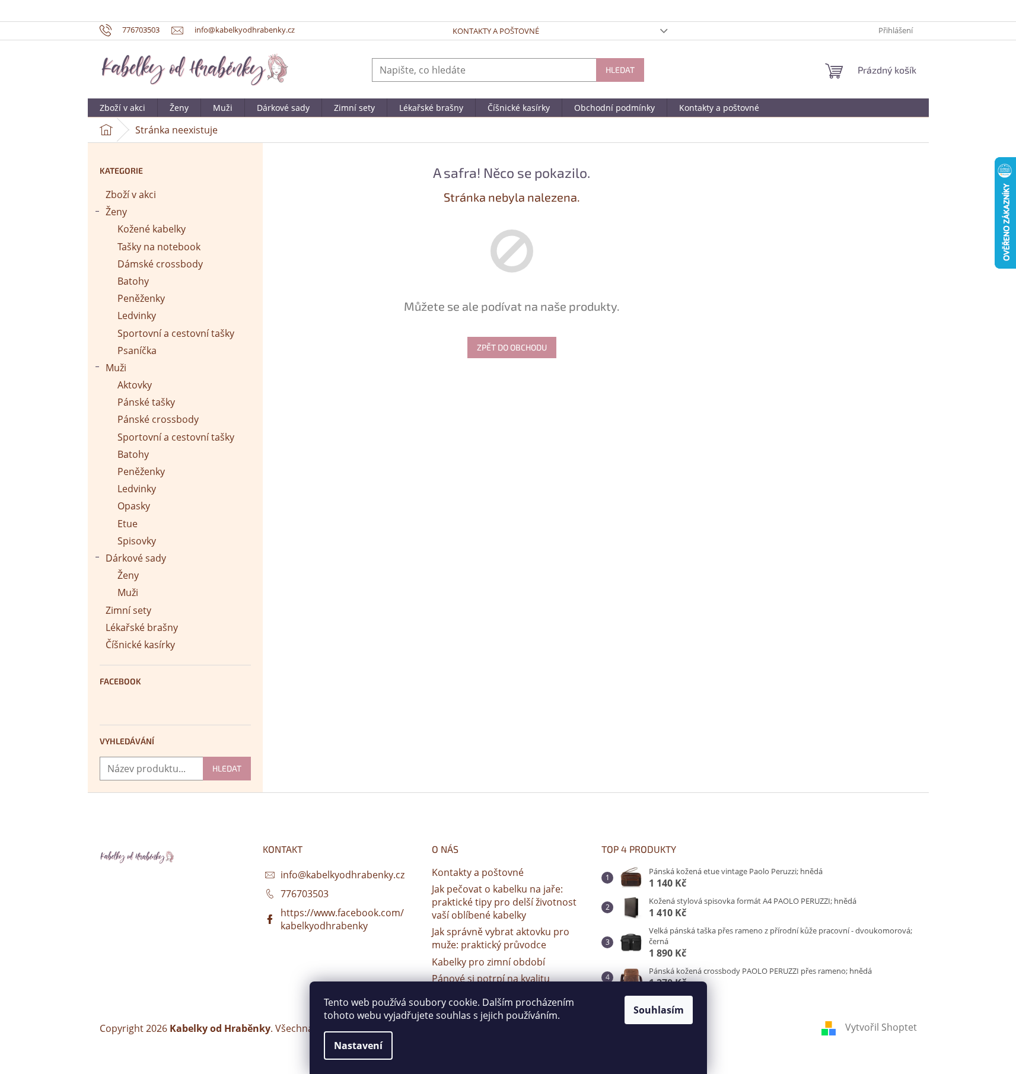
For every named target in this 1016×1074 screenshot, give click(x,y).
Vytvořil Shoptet (881, 1027)
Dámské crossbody (160, 263)
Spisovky (136, 540)
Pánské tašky (146, 402)
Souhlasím (658, 1009)
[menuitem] (122, 107)
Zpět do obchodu (512, 347)
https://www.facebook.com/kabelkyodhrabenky (342, 919)
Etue (127, 523)
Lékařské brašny (142, 627)
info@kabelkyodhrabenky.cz (343, 874)
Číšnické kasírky (140, 644)
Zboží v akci (131, 194)
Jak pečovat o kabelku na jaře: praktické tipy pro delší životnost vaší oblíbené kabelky (504, 902)
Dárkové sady (136, 558)
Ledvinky (136, 315)
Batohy (133, 281)
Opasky (133, 505)
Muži (116, 367)
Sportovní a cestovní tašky (175, 333)
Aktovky (134, 384)
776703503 (305, 893)
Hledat (620, 70)
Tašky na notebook (158, 246)
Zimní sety (128, 610)
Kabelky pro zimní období (488, 961)
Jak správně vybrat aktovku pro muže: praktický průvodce (500, 938)
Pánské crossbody (158, 419)
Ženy (116, 211)
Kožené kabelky (151, 228)
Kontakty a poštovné (496, 31)
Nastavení (358, 1045)
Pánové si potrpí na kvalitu (491, 978)
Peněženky (141, 298)
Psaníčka (137, 350)
